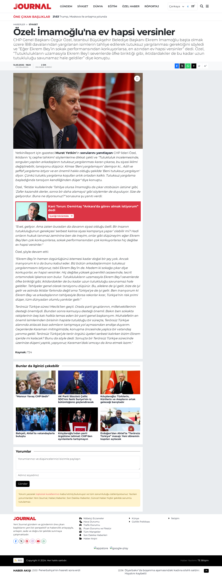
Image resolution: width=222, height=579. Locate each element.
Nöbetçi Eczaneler (94, 518)
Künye (135, 518)
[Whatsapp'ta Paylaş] (188, 65)
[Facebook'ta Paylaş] (177, 65)
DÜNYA (98, 6)
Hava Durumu (92, 521)
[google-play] (119, 548)
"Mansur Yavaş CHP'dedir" (32, 396)
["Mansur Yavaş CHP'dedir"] (36, 382)
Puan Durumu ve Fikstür (97, 528)
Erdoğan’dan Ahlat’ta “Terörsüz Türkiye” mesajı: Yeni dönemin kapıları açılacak (120, 436)
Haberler (19, 24)
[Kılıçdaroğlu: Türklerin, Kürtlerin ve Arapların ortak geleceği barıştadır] (120, 382)
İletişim (175, 518)
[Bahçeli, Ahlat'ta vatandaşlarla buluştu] (36, 419)
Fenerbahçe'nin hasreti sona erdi (59, 570)
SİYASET (82, 6)
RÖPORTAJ (152, 6)
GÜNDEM (66, 6)
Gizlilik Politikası (141, 521)
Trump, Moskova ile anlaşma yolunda (80, 16)
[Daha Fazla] (193, 65)
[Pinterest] (26, 541)
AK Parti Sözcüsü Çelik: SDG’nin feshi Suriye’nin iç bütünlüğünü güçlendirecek (76, 399)
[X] (21, 541)
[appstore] (101, 548)
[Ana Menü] (206, 6)
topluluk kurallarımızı (48, 494)
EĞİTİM (112, 6)
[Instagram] (32, 541)
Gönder (23, 483)
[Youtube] (38, 541)
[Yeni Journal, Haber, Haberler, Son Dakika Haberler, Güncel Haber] (32, 6)
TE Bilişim (203, 560)
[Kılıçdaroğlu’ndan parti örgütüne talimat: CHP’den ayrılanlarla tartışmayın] (78, 419)
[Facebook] (15, 541)
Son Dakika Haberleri (95, 535)
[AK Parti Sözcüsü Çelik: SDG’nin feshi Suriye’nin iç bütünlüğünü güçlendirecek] (78, 382)
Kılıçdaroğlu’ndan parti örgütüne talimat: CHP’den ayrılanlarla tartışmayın (75, 436)
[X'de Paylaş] (182, 65)
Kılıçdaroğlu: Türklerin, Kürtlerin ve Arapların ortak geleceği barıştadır (117, 399)
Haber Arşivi (90, 538)
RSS (19, 560)
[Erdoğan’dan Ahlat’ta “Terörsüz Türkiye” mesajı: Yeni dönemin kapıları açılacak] (120, 419)
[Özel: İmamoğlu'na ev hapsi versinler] (78, 111)
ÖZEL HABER (130, 6)
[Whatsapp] (43, 541)
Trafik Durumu (92, 525)
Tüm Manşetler (92, 531)
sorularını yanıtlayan (96, 153)
